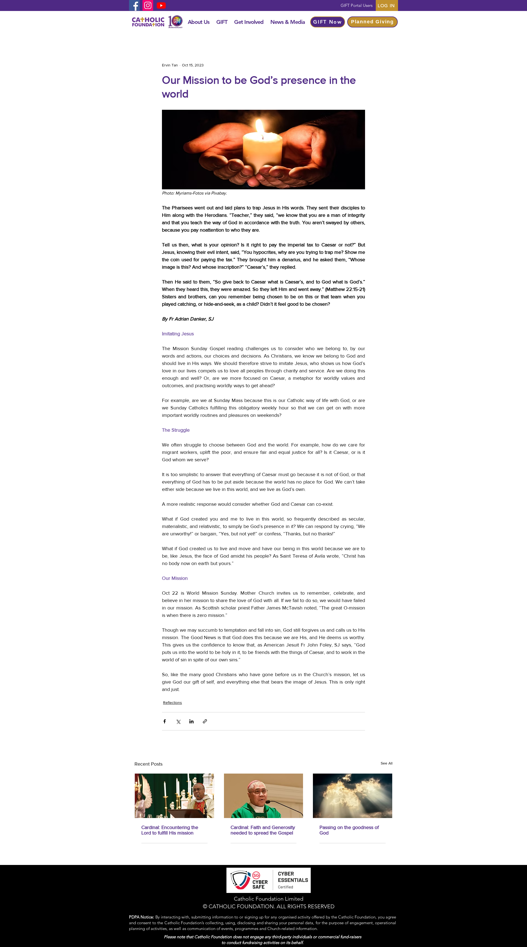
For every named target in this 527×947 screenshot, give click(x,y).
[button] (198, 22)
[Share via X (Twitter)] (178, 721)
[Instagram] (147, 5)
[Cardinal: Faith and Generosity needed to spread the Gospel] (263, 796)
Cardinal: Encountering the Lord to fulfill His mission (169, 830)
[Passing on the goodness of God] (352, 796)
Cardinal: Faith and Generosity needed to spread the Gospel (263, 830)
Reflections (172, 702)
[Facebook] (134, 5)
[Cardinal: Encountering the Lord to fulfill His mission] (174, 796)
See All (387, 763)
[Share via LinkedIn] (191, 721)
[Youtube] (161, 5)
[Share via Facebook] (164, 721)
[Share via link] (205, 721)
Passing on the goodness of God (349, 830)
